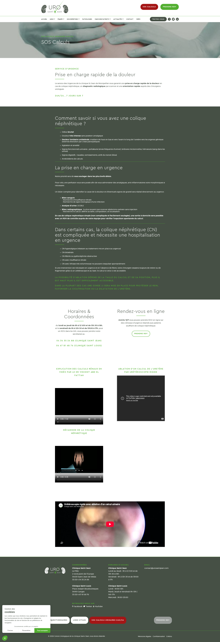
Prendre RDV (169, 7)
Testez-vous (158, 19)
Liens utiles (79, 620)
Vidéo (138, 19)
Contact (129, 19)
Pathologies (87, 19)
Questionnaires (58, 620)
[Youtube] (177, 19)
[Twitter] (173, 19)
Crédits (169, 636)
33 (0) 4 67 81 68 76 (80, 594)
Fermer (10, 630)
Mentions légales (144, 636)
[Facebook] (169, 19)
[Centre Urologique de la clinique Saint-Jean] (54, 7)
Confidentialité (159, 636)
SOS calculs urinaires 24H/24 (108, 620)
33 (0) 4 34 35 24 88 (80, 580)
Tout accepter (42, 630)
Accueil (44, 19)
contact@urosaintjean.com (156, 568)
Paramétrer (26, 630)
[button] (5, 638)
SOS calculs (149, 7)
